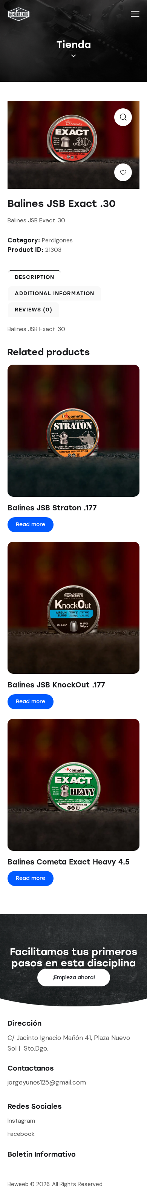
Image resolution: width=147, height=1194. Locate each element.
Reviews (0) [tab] (33, 310)
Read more (30, 524)
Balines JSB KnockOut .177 (56, 685)
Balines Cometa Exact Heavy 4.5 (69, 862)
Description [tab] (34, 277)
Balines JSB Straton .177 (52, 508)
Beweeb (19, 1184)
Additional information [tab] (54, 293)
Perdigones (57, 240)
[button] (123, 117)
